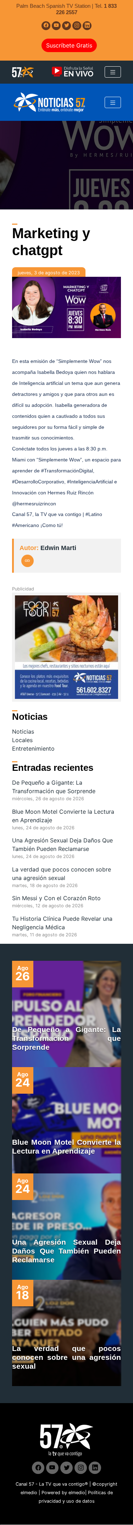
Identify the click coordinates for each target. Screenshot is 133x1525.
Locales (22, 740)
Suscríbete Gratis (69, 45)
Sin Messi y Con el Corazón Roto (56, 898)
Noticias (23, 731)
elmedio (29, 1492)
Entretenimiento (33, 748)
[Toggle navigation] (113, 72)
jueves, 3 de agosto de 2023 (49, 272)
